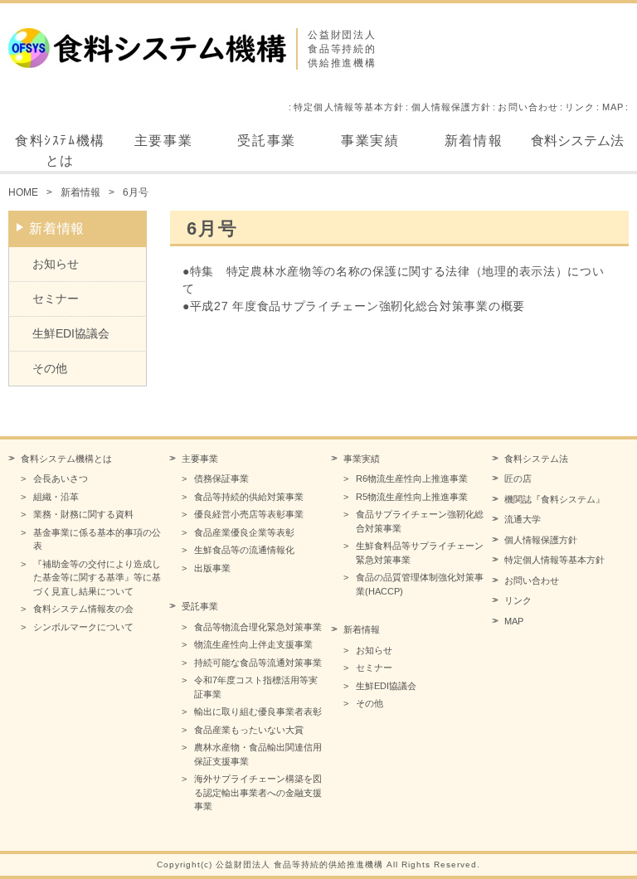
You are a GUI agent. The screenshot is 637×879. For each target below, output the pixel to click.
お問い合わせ (528, 107)
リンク (580, 107)
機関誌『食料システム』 (554, 499)
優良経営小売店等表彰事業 (249, 514)
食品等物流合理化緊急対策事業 (258, 627)
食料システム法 (577, 141)
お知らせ (55, 263)
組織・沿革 (56, 497)
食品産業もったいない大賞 (249, 730)
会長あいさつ (60, 478)
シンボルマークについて (83, 627)
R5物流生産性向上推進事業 (412, 497)
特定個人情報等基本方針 (349, 107)
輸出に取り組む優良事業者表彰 (258, 711)
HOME (23, 192)
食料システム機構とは (66, 459)
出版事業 (212, 568)
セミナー (55, 298)
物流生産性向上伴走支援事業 (253, 644)
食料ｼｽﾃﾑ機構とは (60, 151)
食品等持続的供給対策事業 (249, 497)
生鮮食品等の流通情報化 (244, 550)
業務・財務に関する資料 (83, 514)
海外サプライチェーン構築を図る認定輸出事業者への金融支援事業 (258, 792)
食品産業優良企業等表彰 (244, 532)
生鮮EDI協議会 (70, 333)
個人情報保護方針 (451, 107)
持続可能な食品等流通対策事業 (258, 663)
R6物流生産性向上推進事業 (412, 478)
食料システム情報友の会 (83, 609)
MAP (613, 107)
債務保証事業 (221, 478)
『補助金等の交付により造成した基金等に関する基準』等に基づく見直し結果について (97, 577)
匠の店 (518, 478)
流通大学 (522, 519)
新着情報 (474, 141)
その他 (49, 368)
